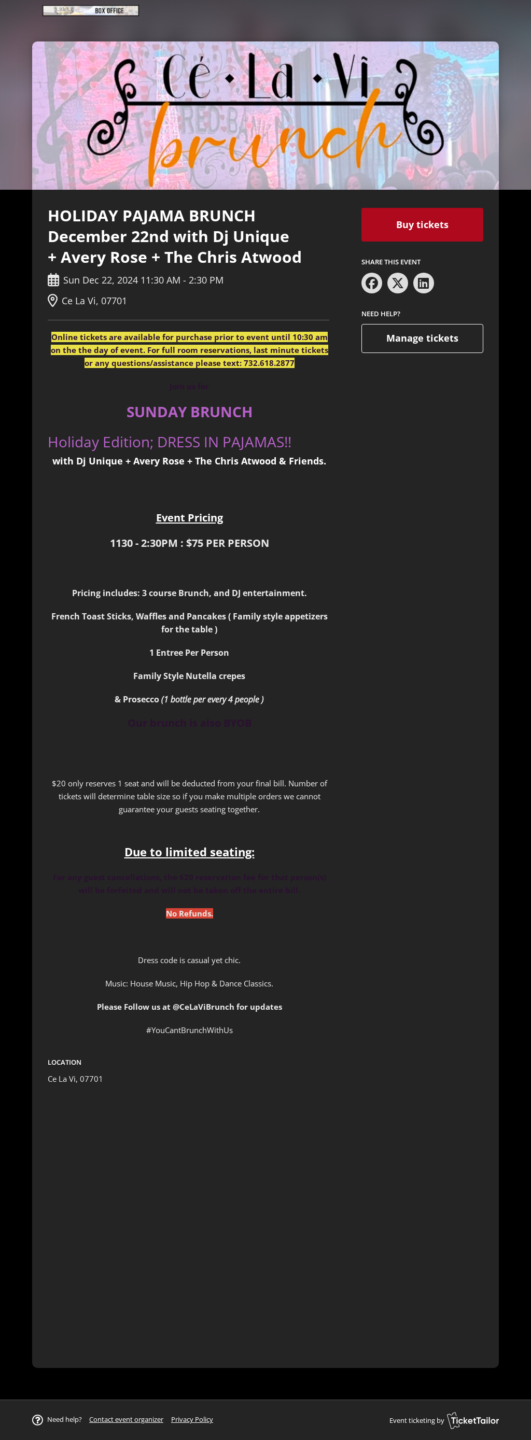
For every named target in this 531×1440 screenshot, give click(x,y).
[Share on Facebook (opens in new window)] (371, 283)
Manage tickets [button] (422, 338)
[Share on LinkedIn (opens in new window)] (423, 283)
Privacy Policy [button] (192, 1419)
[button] (126, 1419)
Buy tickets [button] (422, 224)
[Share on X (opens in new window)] (397, 283)
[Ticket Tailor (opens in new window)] (473, 1420)
